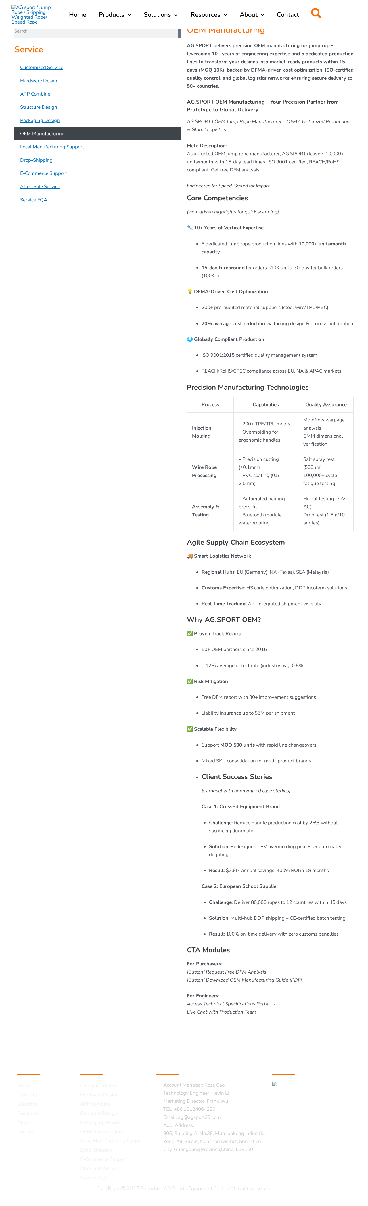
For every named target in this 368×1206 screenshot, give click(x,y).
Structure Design (38, 107)
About (24, 1122)
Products (27, 1094)
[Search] (179, 31)
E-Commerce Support (43, 173)
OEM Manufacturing (42, 133)
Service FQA (33, 199)
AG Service (102, 1062)
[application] (127, 14)
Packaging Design (40, 120)
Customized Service (41, 67)
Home (23, 1085)
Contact (25, 1131)
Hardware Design (39, 80)
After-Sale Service (40, 186)
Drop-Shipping (36, 160)
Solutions (27, 1104)
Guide (28, 1062)
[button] (316, 15)
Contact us (177, 1062)
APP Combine (35, 94)
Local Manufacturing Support (52, 147)
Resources (28, 1113)
